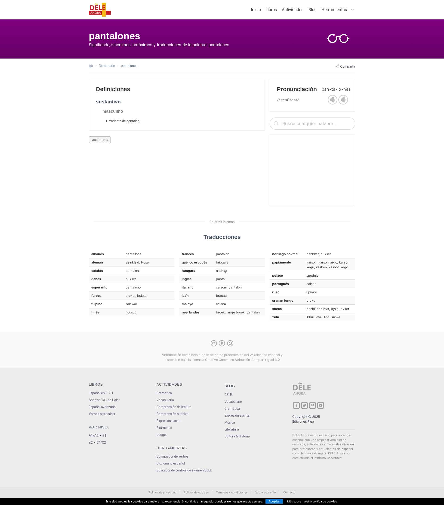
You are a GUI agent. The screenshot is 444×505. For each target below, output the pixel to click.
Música (230, 422)
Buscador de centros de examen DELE (184, 470)
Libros (271, 9)
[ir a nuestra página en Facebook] (296, 405)
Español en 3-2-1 (101, 393)
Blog (312, 9)
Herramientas (334, 9)
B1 (104, 435)
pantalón (132, 121)
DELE (228, 395)
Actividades (293, 9)
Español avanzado (102, 407)
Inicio (256, 9)
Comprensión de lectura (174, 407)
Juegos (162, 435)
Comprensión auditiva (172, 414)
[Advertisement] (312, 170)
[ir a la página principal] (99, 9)
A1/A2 (94, 435)
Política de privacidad (162, 492)
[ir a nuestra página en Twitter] (304, 405)
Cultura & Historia (237, 436)
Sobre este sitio (265, 492)
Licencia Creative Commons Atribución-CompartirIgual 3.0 (236, 360)
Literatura (232, 429)
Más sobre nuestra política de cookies (312, 501)
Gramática (164, 393)
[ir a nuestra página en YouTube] (321, 405)
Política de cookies (196, 492)
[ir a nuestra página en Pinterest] (312, 405)
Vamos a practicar (102, 414)
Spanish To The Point (104, 400)
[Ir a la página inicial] (92, 66)
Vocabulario (165, 400)
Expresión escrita (169, 421)
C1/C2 (101, 442)
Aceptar (274, 501)
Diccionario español (171, 463)
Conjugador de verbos (172, 456)
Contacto (289, 492)
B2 (91, 442)
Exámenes (164, 428)
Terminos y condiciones (232, 492)
